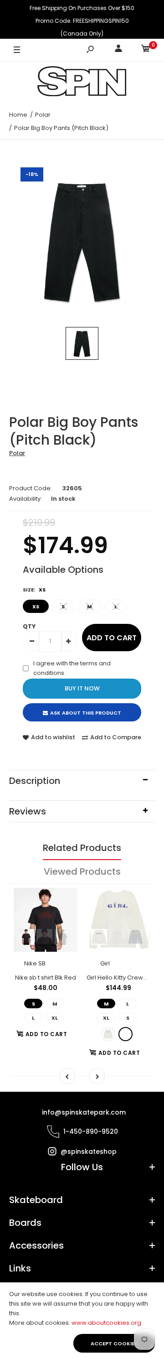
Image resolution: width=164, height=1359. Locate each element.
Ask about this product (85, 712)
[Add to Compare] (65, 918)
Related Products (82, 847)
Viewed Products (82, 871)
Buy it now (82, 688)
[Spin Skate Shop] (82, 82)
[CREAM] (108, 1034)
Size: (34, 589)
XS (35, 606)
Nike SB (35, 963)
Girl (105, 963)
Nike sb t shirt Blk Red (45, 977)
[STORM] (125, 1034)
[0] (145, 50)
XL (54, 1018)
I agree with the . (72, 668)
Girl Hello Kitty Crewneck (122, 977)
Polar (17, 453)
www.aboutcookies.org (106, 1322)
